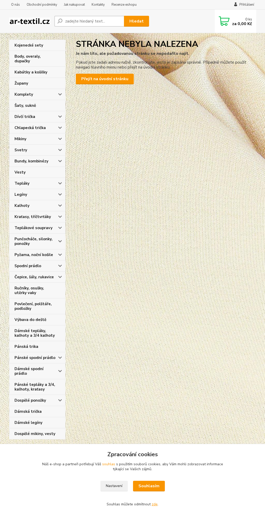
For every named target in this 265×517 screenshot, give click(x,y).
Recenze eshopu (124, 4)
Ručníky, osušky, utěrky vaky (29, 290)
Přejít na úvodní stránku (104, 79)
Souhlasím (148, 486)
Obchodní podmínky (42, 4)
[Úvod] (29, 21)
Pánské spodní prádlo (34, 357)
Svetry (20, 150)
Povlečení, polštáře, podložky (33, 306)
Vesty (20, 172)
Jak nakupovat (74, 4)
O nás (15, 4)
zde (155, 504)
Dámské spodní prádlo (28, 371)
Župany (21, 83)
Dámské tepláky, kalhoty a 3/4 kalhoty (34, 333)
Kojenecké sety (28, 45)
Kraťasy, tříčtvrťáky (32, 216)
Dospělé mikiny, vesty (34, 433)
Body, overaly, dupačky (27, 59)
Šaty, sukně (25, 105)
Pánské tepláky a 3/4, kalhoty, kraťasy (34, 387)
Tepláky (22, 183)
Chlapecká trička (30, 127)
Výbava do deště (30, 319)
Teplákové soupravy (33, 227)
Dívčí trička (24, 116)
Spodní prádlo (27, 265)
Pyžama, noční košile (33, 254)
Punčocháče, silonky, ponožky (33, 241)
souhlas (108, 464)
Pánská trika (26, 346)
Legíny (20, 194)
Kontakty (98, 4)
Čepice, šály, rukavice (34, 277)
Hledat (136, 21)
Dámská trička (28, 411)
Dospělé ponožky (30, 400)
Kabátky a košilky (30, 72)
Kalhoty (22, 205)
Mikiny (20, 138)
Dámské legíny (28, 422)
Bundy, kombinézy (31, 161)
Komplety (23, 94)
